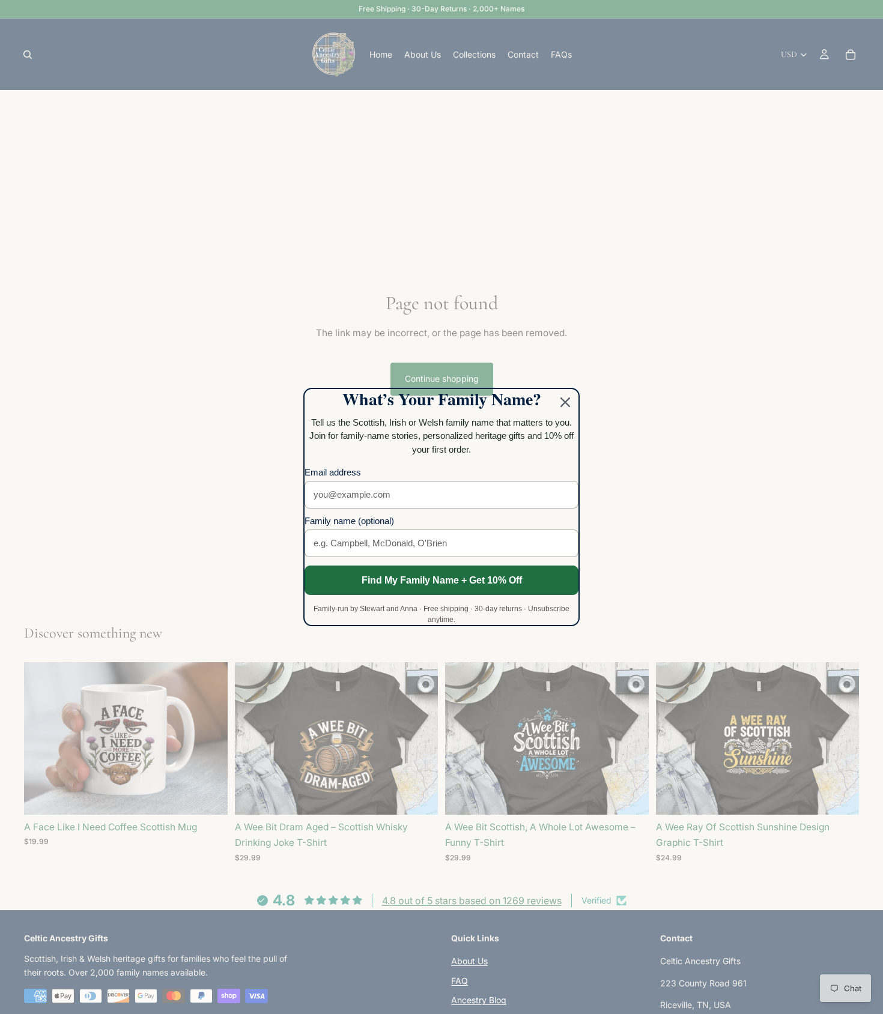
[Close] (565, 402)
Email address (333, 472)
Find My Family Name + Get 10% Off (442, 580)
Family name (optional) (349, 521)
